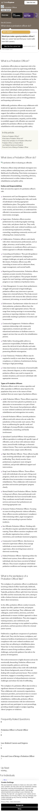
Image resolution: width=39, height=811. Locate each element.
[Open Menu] (12, 2)
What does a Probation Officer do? (12, 138)
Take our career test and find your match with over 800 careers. (18, 39)
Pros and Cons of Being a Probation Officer (15, 147)
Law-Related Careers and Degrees (12, 145)
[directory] (19, 140)
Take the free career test (12, 46)
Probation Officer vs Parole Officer (12, 143)
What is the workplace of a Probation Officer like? (17, 140)
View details (6, 10)
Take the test (31, 2)
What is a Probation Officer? (10, 136)
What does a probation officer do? (16, 26)
